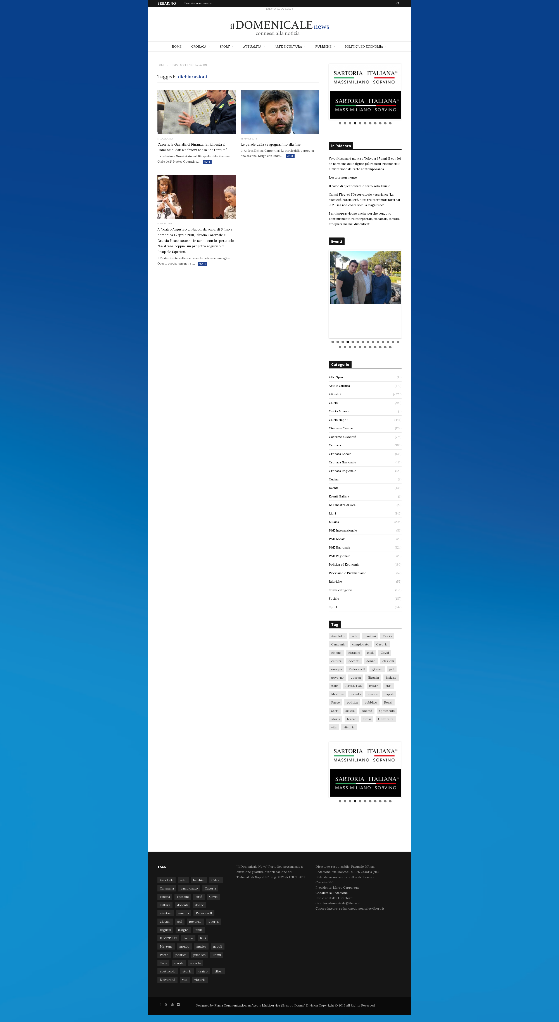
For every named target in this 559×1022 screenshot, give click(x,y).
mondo (356, 718)
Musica (334, 546)
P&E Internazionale (343, 554)
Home (176, 46)
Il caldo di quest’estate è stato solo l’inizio (359, 203)
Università (385, 743)
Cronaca (198, 46)
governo (337, 701)
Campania (338, 668)
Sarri (334, 734)
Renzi (388, 726)
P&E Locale (337, 563)
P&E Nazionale (339, 571)
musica (373, 718)
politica (352, 726)
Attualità (252, 46)
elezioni (388, 685)
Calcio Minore (339, 435)
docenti (354, 685)
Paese (335, 726)
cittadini (354, 676)
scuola (350, 734)
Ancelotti (338, 660)
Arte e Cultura (288, 46)
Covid (385, 676)
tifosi (367, 743)
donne (370, 685)
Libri (332, 537)
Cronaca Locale (340, 478)
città (370, 676)
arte (355, 660)
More (207, 161)
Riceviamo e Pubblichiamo (347, 597)
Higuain (373, 701)
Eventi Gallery (339, 520)
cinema (336, 676)
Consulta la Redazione (332, 933)
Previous (323, 100)
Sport (225, 46)
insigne (391, 701)
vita (333, 751)
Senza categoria (340, 614)
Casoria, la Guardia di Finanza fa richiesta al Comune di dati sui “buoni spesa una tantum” (192, 147)
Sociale (334, 622)
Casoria (381, 668)
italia (334, 710)
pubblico (371, 726)
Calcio (333, 426)
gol (391, 693)
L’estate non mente (198, 3)
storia (335, 743)
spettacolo (387, 734)
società (367, 734)
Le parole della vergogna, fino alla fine (271, 144)
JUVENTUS (353, 710)
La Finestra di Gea (342, 529)
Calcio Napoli (338, 444)
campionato (360, 668)
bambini (370, 660)
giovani (377, 693)
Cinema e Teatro (341, 452)
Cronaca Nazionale (342, 486)
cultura (336, 685)
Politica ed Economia (364, 46)
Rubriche (323, 46)
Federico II (357, 693)
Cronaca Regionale (342, 495)
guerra (356, 701)
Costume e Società (342, 461)
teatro (351, 743)
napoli (389, 718)
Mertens (337, 718)
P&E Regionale (339, 580)
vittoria (348, 751)
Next (407, 100)
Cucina (333, 503)
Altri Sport (337, 401)
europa (336, 693)
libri (388, 710)
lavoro (373, 710)
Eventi (333, 512)
